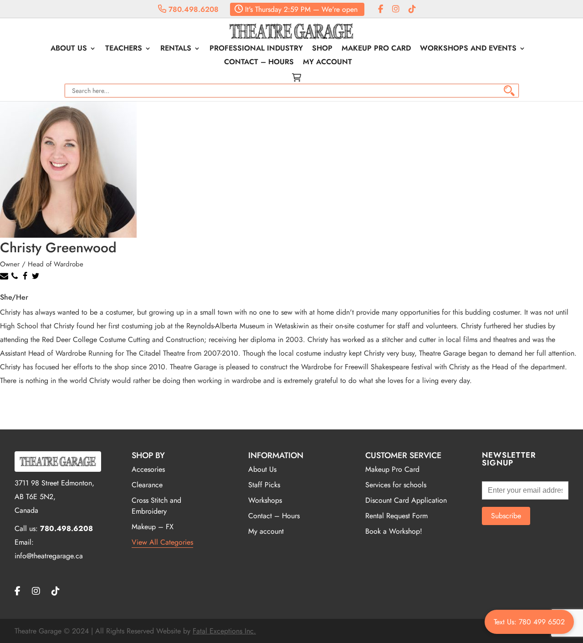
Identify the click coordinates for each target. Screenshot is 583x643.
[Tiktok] (412, 9)
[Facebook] (380, 9)
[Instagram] (395, 9)
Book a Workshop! (393, 531)
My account (327, 63)
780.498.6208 (192, 9)
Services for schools (395, 485)
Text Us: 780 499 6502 (529, 622)
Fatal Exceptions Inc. (224, 631)
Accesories (148, 469)
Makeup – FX (153, 526)
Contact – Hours (259, 63)
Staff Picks (264, 485)
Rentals (175, 49)
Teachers (123, 49)
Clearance (147, 485)
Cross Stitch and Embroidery (156, 505)
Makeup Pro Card (376, 49)
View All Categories (162, 542)
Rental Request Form (396, 515)
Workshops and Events (468, 49)
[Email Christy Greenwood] (5, 278)
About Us (69, 49)
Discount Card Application (406, 500)
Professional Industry (256, 49)
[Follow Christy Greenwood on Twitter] (36, 278)
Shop (322, 49)
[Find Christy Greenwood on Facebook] (26, 278)
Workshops (265, 500)
